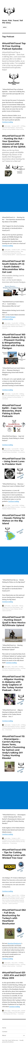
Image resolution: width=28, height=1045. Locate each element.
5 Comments (21, 452)
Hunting (8, 129)
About (4, 1035)
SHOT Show (13, 1013)
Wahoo (20, 609)
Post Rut (14, 728)
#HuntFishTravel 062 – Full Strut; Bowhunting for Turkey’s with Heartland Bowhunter (14, 917)
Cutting (21, 898)
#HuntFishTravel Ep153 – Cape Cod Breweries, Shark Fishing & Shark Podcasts (12, 410)
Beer (22, 450)
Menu (4, 27)
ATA (5, 1013)
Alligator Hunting (6, 841)
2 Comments (8, 729)
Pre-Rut (18, 728)
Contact (4, 1031)
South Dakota (19, 326)
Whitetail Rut (5, 843)
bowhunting (19, 127)
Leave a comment (20, 254)
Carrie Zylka (7, 126)
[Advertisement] (14, 198)
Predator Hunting (11, 508)
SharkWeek (14, 452)
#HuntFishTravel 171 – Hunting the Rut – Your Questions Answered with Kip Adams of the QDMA (13, 141)
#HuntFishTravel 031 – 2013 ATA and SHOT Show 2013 (14, 975)
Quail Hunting (17, 670)
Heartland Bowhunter (14, 943)
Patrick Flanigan (10, 317)
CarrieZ (17, 898)
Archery (23, 897)
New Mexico (5, 670)
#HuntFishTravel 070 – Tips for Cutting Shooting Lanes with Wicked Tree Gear (14, 853)
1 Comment (19, 966)
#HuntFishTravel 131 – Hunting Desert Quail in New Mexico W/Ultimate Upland (13, 621)
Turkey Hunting (20, 129)
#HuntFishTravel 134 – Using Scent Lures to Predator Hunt (13, 461)
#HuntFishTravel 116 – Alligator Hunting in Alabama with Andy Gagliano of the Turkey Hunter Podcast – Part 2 (13, 683)
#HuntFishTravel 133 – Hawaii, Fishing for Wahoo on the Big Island (13, 519)
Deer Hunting (17, 253)
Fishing (4, 129)
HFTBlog (23, 126)
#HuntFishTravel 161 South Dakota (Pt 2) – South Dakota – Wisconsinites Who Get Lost (13, 266)
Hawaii (12, 609)
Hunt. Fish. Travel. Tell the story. (10, 1040)
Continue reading (7, 122)
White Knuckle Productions (13, 901)
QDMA (13, 254)
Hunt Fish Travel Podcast (8, 127)
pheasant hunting (11, 397)
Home (4, 1028)
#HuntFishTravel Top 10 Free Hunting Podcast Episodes (14, 46)
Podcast (13, 129)
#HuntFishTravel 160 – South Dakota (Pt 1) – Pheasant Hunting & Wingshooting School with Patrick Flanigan (14, 341)
